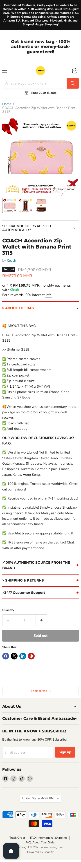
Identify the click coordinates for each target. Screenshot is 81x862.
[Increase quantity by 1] (41, 620)
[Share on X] (14, 656)
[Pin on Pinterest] (31, 656)
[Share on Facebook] (5, 656)
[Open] (11, 851)
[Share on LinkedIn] (22, 656)
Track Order (17, 838)
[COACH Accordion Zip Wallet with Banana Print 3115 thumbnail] (9, 205)
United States (38, 798)
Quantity (8, 610)
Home (6, 104)
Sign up (65, 752)
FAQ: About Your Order (40, 842)
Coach (11, 260)
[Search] (73, 83)
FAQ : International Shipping (48, 838)
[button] (40, 307)
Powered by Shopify (40, 852)
